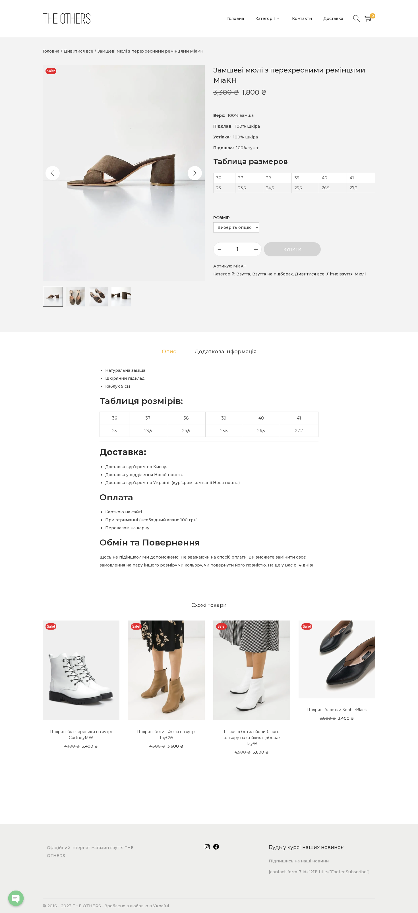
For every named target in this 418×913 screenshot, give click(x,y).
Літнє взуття (339, 274)
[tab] (169, 352)
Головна (51, 51)
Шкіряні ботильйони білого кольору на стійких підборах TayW (251, 737)
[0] (367, 18)
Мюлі (360, 274)
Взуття (243, 274)
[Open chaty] (16, 898)
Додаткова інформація (225, 351)
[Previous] (52, 173)
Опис (169, 351)
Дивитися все (78, 51)
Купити (292, 249)
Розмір (221, 217)
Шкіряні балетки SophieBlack (337, 709)
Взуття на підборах (272, 274)
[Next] (195, 173)
